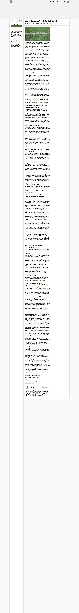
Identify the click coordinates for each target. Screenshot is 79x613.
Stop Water (33, 192)
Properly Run (36, 146)
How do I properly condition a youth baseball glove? (16, 32)
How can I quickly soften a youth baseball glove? (16, 39)
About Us (52, 1)
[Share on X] (19, 20)
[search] (68, 2)
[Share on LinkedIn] (39, 381)
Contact (63, 1)
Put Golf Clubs (36, 242)
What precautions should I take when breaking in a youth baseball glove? (16, 45)
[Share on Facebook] (17, 20)
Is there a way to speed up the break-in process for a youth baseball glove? (16, 41)
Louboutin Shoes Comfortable (38, 280)
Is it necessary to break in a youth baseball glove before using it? (16, 35)
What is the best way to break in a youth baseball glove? (15, 28)
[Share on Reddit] (32, 381)
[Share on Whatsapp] (37, 381)
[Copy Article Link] (21, 20)
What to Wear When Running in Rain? (40, 102)
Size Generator (35, 377)
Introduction (13, 26)
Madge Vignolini (31, 23)
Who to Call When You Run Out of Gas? (39, 330)
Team (58, 1)
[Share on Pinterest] (35, 381)
